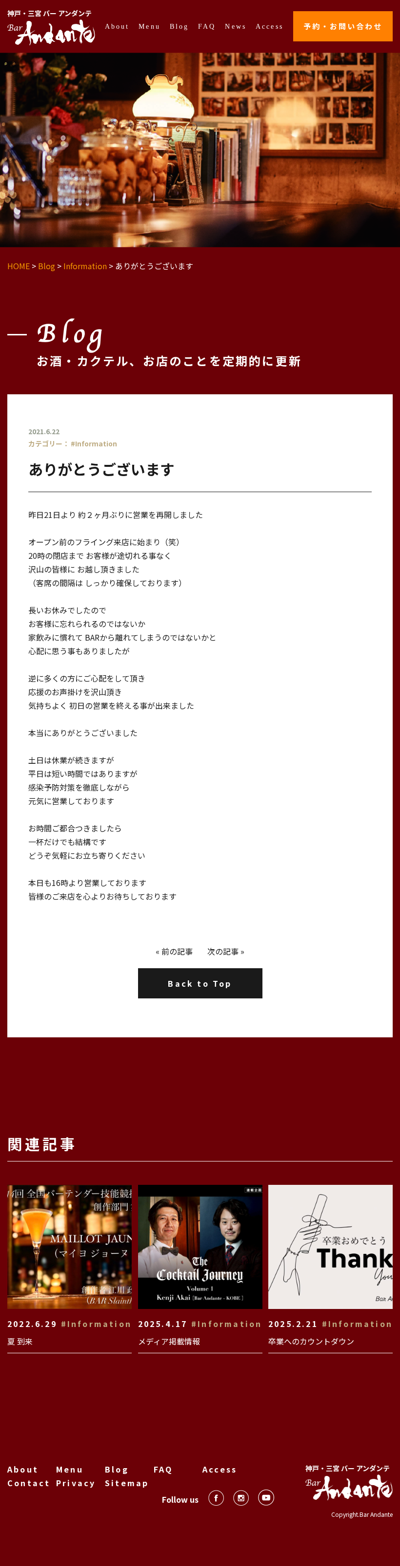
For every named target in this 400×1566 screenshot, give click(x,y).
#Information (94, 443)
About (117, 26)
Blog (179, 26)
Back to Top (200, 983)
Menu (149, 26)
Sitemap (127, 1483)
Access (269, 26)
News (235, 26)
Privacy (76, 1483)
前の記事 (177, 951)
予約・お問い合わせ (342, 26)
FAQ (207, 26)
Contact (28, 1483)
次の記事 (223, 951)
